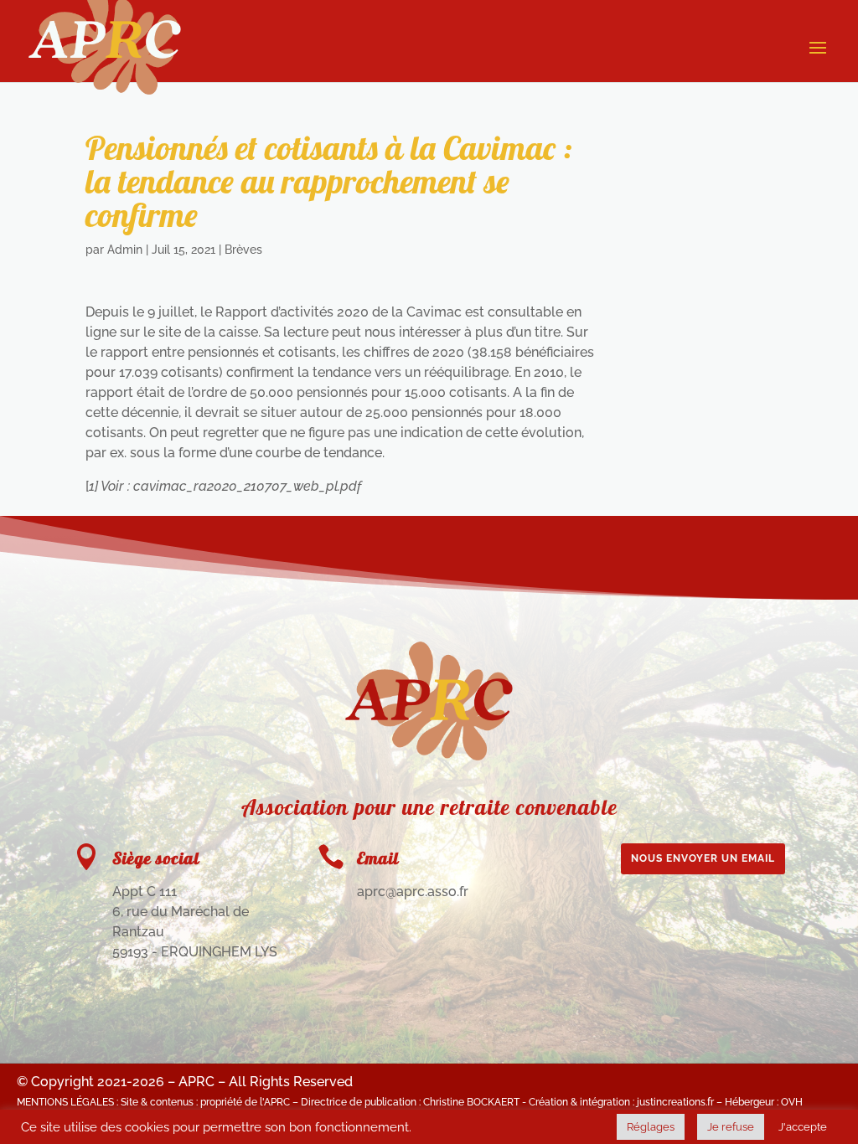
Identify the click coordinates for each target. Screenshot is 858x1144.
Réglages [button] (651, 1127)
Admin (124, 249)
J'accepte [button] (802, 1127)
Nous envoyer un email (703, 858)
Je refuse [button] (730, 1127)
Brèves (243, 249)
